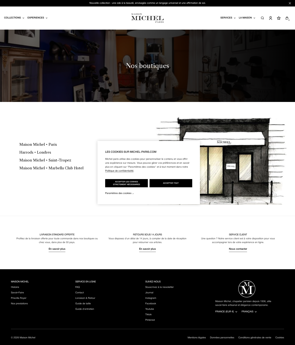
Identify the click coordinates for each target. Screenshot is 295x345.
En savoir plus (57, 249)
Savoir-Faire (17, 293)
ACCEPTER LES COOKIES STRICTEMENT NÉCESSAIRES (126, 183)
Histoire (15, 287)
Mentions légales (197, 338)
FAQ (77, 287)
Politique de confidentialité (119, 171)
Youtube (149, 309)
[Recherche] (262, 18)
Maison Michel (27, 338)
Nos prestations (19, 304)
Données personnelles (222, 338)
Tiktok (148, 315)
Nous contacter (238, 249)
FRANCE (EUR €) (224, 312)
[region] (148, 172)
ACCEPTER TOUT (171, 183)
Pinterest (150, 320)
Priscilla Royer (18, 298)
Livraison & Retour (85, 298)
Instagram (150, 298)
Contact (79, 293)
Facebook (150, 304)
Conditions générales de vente (254, 338)
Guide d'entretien (84, 309)
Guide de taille (83, 304)
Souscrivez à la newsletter (159, 287)
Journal (149, 293)
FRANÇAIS (247, 312)
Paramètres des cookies (118, 193)
